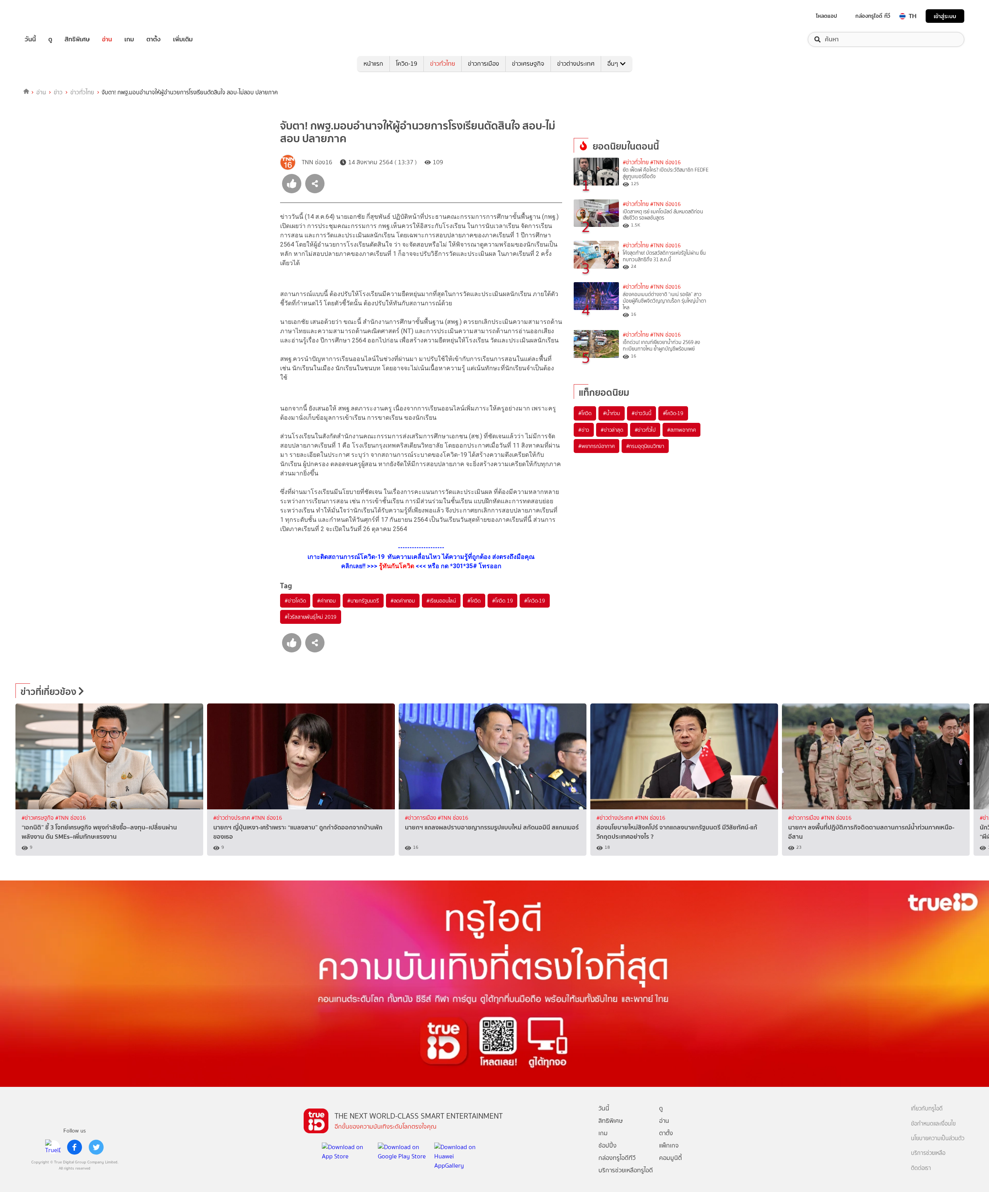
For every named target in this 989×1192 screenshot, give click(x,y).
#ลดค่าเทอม (403, 601)
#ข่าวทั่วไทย (636, 162)
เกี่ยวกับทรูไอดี (927, 1109)
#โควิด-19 (534, 601)
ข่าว (58, 92)
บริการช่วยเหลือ (928, 1153)
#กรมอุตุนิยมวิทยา (645, 446)
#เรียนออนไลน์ (441, 601)
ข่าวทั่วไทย (442, 63)
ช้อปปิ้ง (607, 1145)
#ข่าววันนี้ (641, 413)
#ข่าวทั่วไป (645, 430)
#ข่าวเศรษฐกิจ (38, 818)
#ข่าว (583, 430)
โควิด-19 (406, 63)
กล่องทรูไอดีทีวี (617, 1157)
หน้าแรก (373, 63)
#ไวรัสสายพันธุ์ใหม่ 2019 (310, 617)
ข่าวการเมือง (483, 63)
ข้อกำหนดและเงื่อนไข (933, 1124)
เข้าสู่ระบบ (945, 16)
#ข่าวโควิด (295, 601)
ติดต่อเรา (921, 1168)
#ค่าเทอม (326, 601)
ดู (50, 39)
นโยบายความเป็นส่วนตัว (937, 1138)
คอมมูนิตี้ (670, 1157)
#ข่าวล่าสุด (612, 430)
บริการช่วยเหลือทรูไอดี (625, 1170)
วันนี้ (30, 39)
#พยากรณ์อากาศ (596, 446)
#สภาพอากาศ (681, 430)
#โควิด (474, 601)
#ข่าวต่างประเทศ (232, 818)
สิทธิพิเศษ (77, 39)
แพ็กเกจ (669, 1145)
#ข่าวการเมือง (421, 818)
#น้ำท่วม (611, 413)
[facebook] (74, 1147)
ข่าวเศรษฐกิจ (528, 63)
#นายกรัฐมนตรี (363, 601)
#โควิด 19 (502, 601)
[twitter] (96, 1147)
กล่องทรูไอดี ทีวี (872, 16)
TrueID (48, 16)
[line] (53, 1147)
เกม (129, 39)
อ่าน (107, 39)
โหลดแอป (826, 16)
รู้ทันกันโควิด (396, 566)
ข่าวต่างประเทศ (576, 63)
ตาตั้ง (153, 39)
